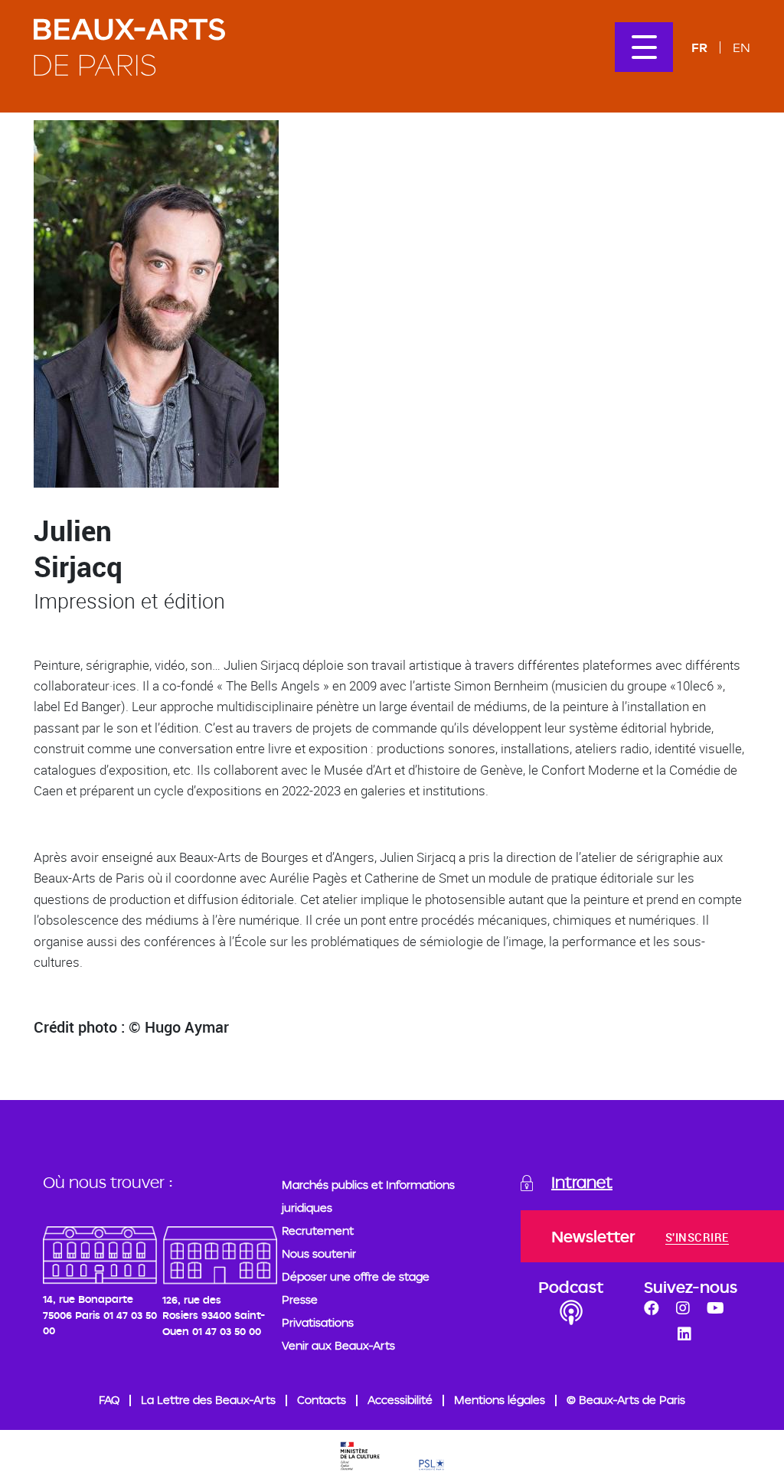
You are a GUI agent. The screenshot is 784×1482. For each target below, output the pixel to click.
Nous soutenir (319, 1253)
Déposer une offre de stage (356, 1276)
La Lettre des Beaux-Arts (208, 1399)
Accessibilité (400, 1399)
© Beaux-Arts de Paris (626, 1399)
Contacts (321, 1399)
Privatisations (318, 1322)
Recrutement (318, 1230)
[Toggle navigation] (644, 47)
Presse (300, 1299)
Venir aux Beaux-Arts (338, 1345)
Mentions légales (499, 1399)
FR (699, 47)
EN (741, 47)
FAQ (109, 1399)
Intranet (581, 1182)
